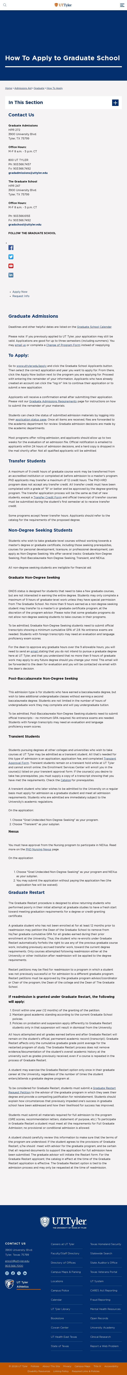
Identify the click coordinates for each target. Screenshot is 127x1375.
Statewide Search (101, 1253)
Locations (57, 1281)
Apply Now (19, 292)
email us (20, 345)
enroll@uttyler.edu (17, 1261)
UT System (97, 1281)
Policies (35, 1366)
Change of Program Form (63, 345)
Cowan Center (60, 1327)
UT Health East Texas (64, 1337)
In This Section (25, 102)
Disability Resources (39, 1371)
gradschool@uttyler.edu (24, 224)
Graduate (39, 88)
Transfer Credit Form (47, 497)
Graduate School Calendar (94, 327)
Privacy (67, 1366)
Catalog (66, 780)
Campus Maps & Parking (66, 1272)
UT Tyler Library (60, 1309)
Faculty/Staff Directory (65, 1253)
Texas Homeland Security (105, 1244)
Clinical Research (100, 1337)
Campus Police (60, 1290)
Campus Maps (82, 1366)
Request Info (20, 296)
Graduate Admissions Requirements (53, 401)
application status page (31, 419)
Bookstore (57, 1318)
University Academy (102, 1327)
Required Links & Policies (86, 1371)
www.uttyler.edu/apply (31, 366)
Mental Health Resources (105, 1309)
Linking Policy (61, 1371)
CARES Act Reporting (103, 1290)
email (35, 651)
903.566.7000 (14, 1265)
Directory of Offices (63, 1262)
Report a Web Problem (104, 1346)
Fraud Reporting (100, 1300)
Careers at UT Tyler (62, 1244)
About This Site (51, 1366)
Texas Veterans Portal (103, 1272)
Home (8, 88)
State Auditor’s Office (103, 1262)
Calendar (56, 1300)
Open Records (99, 1318)
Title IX (97, 1366)
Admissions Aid (23, 88)
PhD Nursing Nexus (38, 849)
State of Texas (60, 1346)
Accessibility (111, 1366)
